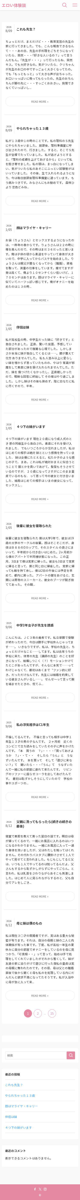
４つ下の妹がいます (18, 1127)
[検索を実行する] (71, 1055)
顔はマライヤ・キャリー (21, 1106)
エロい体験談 (14, 5)
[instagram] (45, 1189)
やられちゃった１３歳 (20, 1095)
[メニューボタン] (75, 5)
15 (52, 1013)
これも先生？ (14, 1085)
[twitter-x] (40, 1189)
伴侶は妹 (11, 1117)
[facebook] (35, 1189)
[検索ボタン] (65, 5)
